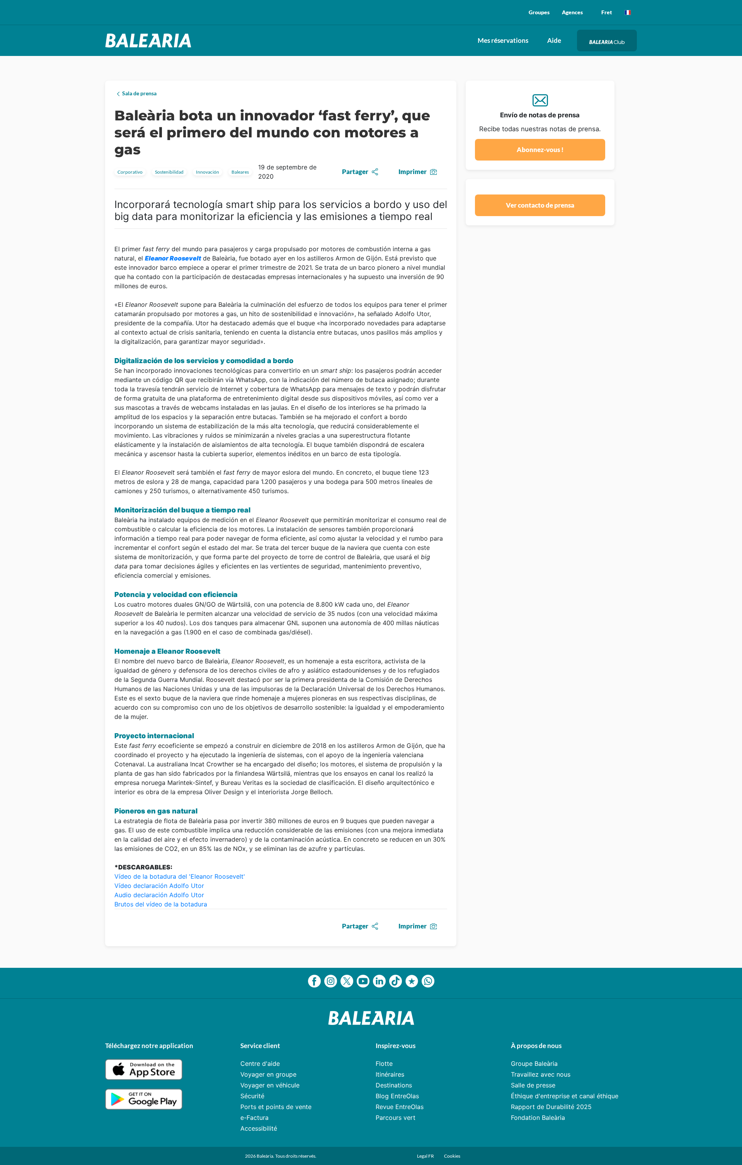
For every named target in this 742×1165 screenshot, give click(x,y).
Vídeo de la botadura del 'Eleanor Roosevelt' (179, 876)
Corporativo (130, 172)
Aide (554, 40)
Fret (606, 12)
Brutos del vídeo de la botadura (160, 904)
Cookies (452, 1156)
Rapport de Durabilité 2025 (551, 1107)
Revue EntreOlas (400, 1107)
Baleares (240, 172)
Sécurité (252, 1096)
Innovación (207, 172)
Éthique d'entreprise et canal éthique (564, 1096)
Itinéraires (390, 1074)
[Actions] (627, 12)
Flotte (384, 1063)
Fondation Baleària (538, 1117)
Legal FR (426, 1156)
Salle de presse (533, 1085)
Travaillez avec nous (540, 1074)
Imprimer (412, 171)
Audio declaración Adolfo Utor (160, 895)
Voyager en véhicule (270, 1085)
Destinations (394, 1085)
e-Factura (254, 1117)
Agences (572, 12)
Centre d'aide (260, 1063)
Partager (355, 171)
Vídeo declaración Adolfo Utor (160, 885)
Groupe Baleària (534, 1063)
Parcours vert (395, 1117)
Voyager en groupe (268, 1074)
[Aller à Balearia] (150, 40)
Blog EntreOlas (397, 1096)
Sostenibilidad (169, 172)
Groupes (539, 12)
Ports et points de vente (275, 1107)
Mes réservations (503, 40)
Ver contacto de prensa (540, 205)
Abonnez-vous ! (540, 149)
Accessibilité (258, 1128)
